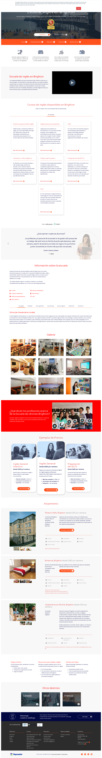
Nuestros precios (74, 42)
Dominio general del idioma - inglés (34, 734)
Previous (8, 243)
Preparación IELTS (30, 743)
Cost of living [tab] (50, 306)
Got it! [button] (78, 8)
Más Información (24, 488)
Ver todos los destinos (65, 734)
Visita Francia (69, 706)
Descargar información (67, 530)
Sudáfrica (12, 736)
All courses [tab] (51, 114)
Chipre (11, 738)
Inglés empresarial (30, 738)
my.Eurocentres (47, 738)
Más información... (30, 748)
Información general (36, 42)
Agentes (62, 736)
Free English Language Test (49, 739)
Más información (18, 150)
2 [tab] (51, 253)
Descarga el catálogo (59, 34)
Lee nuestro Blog (81, 743)
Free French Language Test (49, 741)
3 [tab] (52, 253)
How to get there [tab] (40, 306)
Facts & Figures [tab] (61, 306)
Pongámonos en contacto (83, 742)
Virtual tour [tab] (80, 306)
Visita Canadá (28, 704)
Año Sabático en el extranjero (33, 741)
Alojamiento (50, 42)
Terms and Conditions (56, 754)
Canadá (11, 741)
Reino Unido (12, 734)
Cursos (23, 42)
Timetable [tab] (29, 306)
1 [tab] (49, 253)
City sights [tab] (21, 306)
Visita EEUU (48, 704)
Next (94, 243)
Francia (11, 739)
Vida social (61, 42)
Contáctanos (42, 34)
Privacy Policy (65, 754)
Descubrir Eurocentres (48, 734)
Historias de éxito (47, 736)
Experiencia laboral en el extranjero (34, 739)
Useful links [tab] (71, 306)
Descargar (85, 716)
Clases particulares (31, 736)
